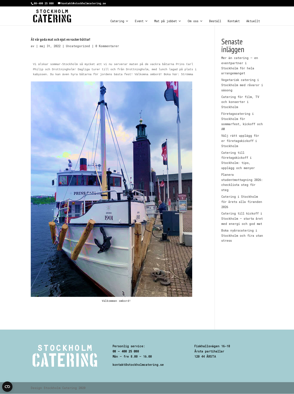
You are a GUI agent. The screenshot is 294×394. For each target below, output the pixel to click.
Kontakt (234, 21)
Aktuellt (253, 21)
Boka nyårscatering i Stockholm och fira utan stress (242, 235)
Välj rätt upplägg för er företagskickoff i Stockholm (240, 141)
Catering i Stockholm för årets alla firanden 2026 (241, 202)
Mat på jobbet (165, 21)
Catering (117, 21)
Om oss (193, 21)
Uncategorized (78, 46)
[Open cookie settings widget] (7, 387)
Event (139, 21)
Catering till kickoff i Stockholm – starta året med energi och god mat (242, 218)
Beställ (215, 21)
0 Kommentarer (107, 46)
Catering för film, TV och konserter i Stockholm (240, 102)
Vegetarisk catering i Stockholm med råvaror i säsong (242, 85)
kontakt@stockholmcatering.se (138, 365)
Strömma (187, 74)
